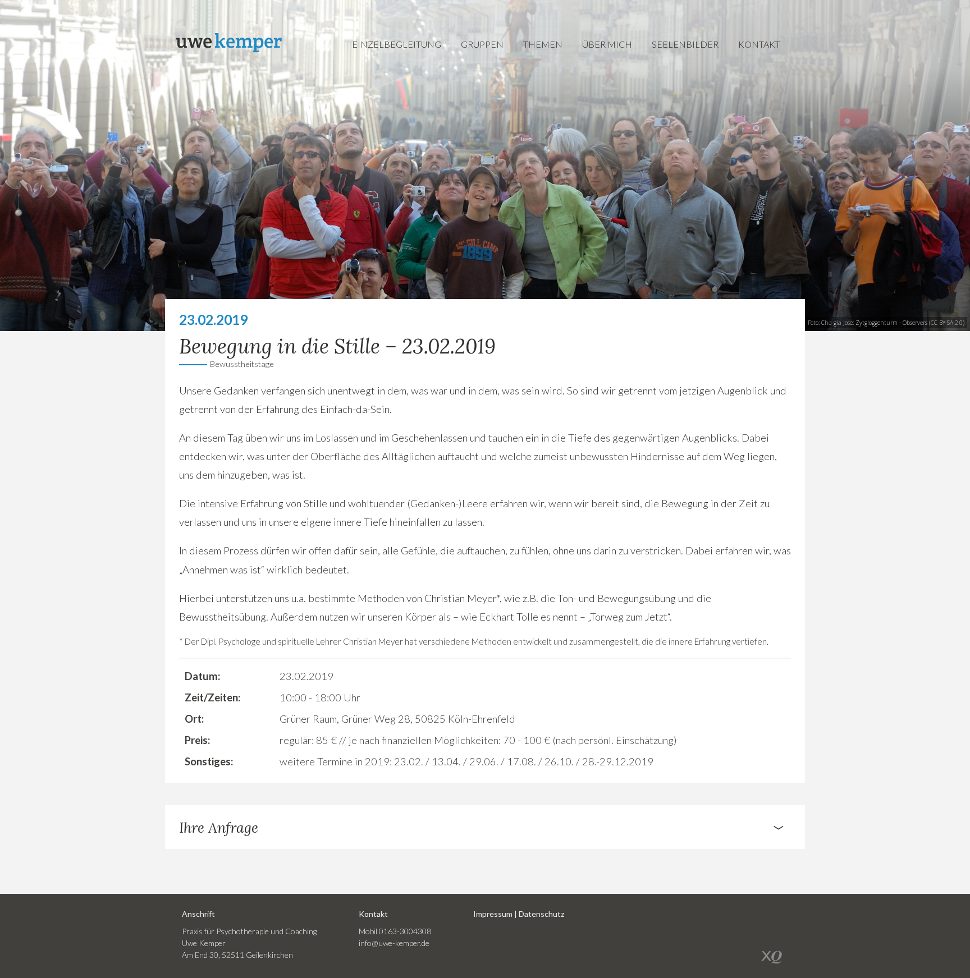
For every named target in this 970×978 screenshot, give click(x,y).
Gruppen (482, 44)
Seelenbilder (685, 44)
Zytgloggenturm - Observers (891, 323)
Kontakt (759, 44)
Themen (542, 44)
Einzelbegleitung (396, 44)
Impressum (493, 914)
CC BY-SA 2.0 (947, 323)
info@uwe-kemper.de (394, 943)
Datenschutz (541, 914)
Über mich (607, 44)
